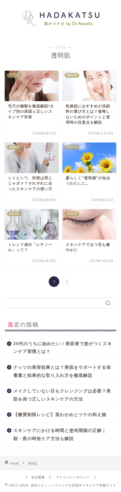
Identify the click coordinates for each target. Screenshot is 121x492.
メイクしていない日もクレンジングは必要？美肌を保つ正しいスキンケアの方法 (62, 395)
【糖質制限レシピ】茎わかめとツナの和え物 (59, 414)
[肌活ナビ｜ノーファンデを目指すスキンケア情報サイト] (60, 31)
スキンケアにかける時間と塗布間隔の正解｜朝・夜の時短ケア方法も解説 (59, 434)
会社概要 (38, 477)
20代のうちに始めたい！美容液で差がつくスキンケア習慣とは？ (62, 347)
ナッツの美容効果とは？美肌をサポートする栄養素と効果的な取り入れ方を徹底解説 (62, 371)
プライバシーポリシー (73, 477)
